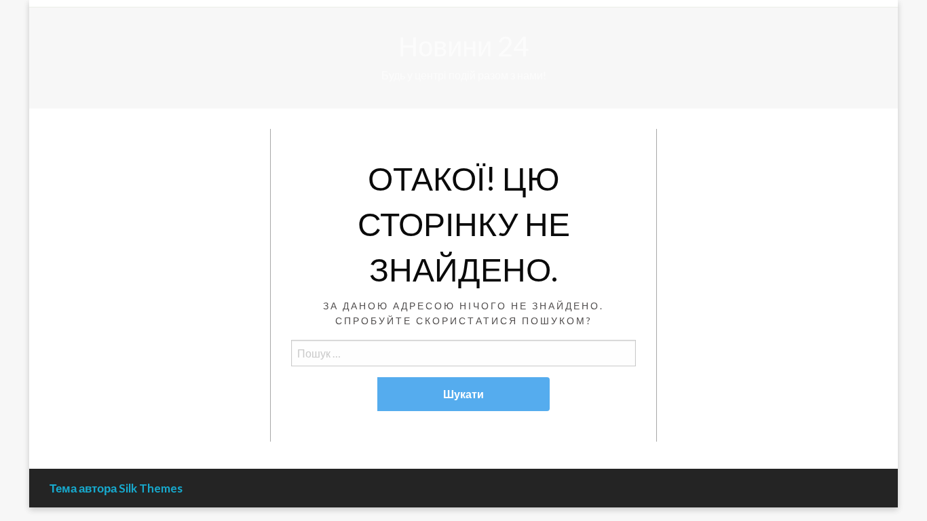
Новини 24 (463, 46)
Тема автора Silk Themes (116, 488)
